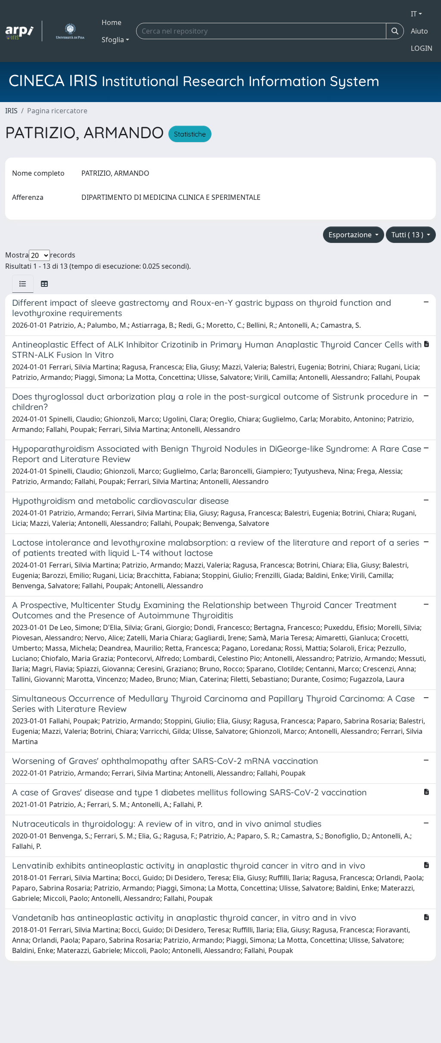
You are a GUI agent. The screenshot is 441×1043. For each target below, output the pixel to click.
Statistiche (190, 134)
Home (111, 22)
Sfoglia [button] (113, 39)
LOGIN (421, 48)
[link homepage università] (70, 31)
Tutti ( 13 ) (408, 234)
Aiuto (419, 31)
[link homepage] (23, 31)
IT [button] (414, 14)
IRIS (11, 110)
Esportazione (351, 234)
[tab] (23, 284)
